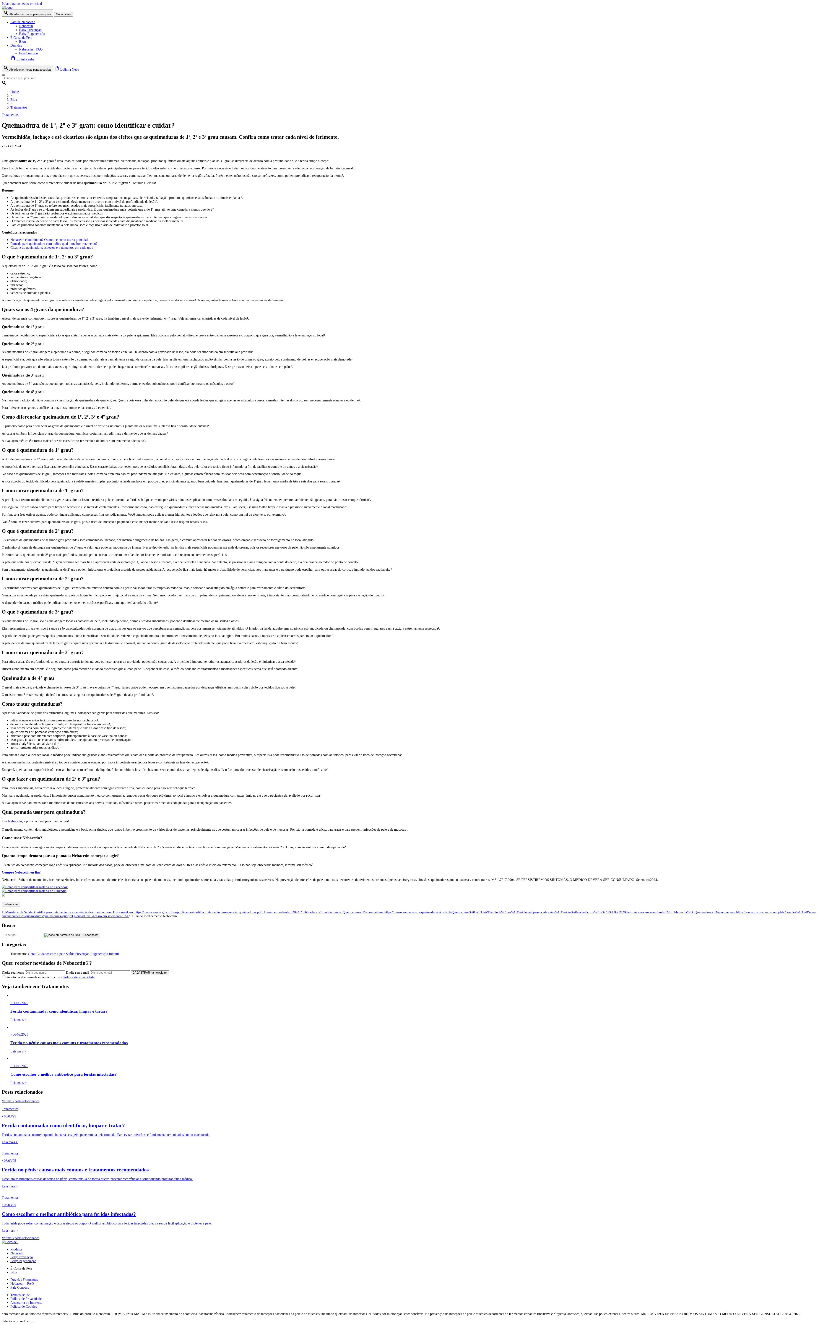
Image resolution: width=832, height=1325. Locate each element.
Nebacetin (26, 26)
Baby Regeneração (32, 34)
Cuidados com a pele (51, 954)
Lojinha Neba (66, 69)
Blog (22, 41)
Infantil (114, 954)
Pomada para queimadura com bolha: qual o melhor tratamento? (54, 243)
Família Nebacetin (22, 22)
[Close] (3, 75)
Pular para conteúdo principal (22, 3)
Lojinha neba (22, 59)
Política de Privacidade (78, 977)
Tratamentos (18, 107)
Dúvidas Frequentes (24, 1279)
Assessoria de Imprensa (26, 1302)
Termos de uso (20, 1295)
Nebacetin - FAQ (31, 49)
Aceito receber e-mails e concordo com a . (51, 977)
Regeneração (99, 954)
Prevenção (82, 954)
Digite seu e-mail (77, 972)
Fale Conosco (28, 53)
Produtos (16, 1249)
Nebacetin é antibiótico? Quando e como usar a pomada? (49, 240)
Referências (10, 904)
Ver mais (20, 1101)
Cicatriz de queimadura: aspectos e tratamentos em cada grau (51, 247)
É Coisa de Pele (21, 37)
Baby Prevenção (30, 30)
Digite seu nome (13, 972)
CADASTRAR (150, 972)
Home (14, 92)
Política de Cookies (23, 1306)
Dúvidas (16, 45)
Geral (32, 954)
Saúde (70, 954)
